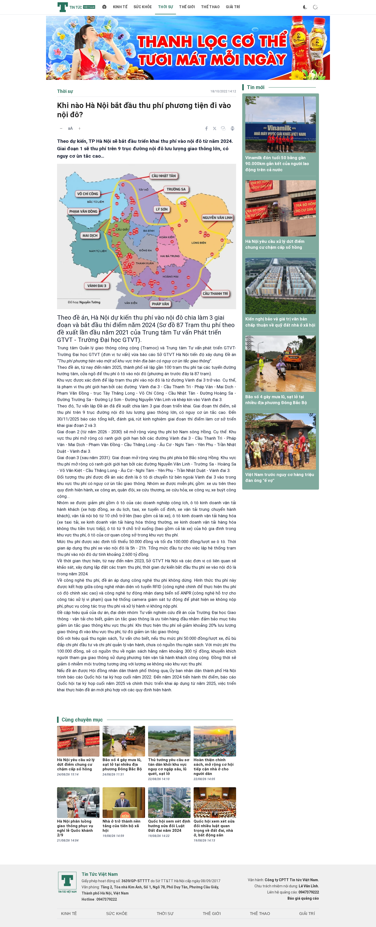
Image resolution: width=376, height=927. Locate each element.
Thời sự (165, 7)
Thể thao (210, 7)
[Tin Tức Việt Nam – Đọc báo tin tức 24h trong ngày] (76, 7)
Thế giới (187, 7)
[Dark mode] (305, 7)
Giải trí (233, 7)
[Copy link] (223, 128)
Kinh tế (120, 7)
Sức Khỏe (143, 7)
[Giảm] (61, 128)
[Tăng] (79, 128)
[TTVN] (67, 882)
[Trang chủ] (104, 7)
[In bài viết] (232, 128)
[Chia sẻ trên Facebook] (206, 128)
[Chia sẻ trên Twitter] (215, 128)
